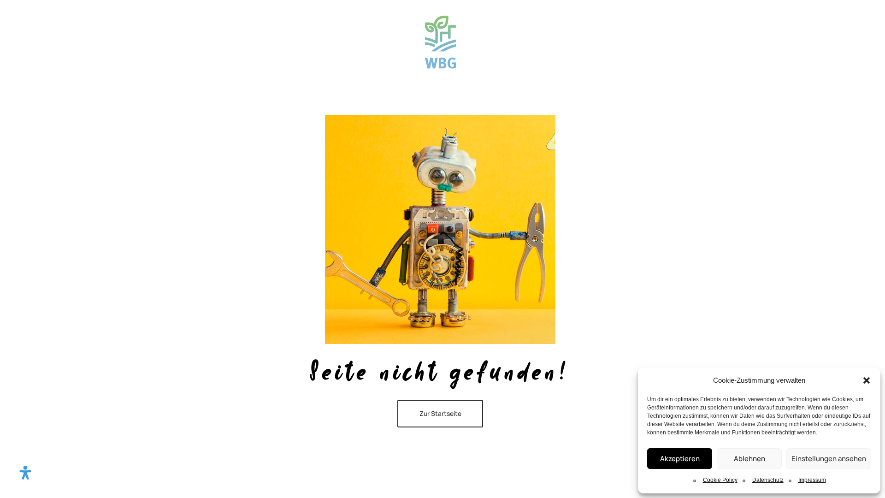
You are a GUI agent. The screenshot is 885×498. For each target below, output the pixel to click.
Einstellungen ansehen (828, 458)
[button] (866, 380)
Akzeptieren (680, 458)
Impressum (812, 480)
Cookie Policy (720, 480)
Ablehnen (749, 458)
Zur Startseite (440, 413)
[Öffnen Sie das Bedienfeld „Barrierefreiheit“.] (25, 472)
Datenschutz (768, 480)
